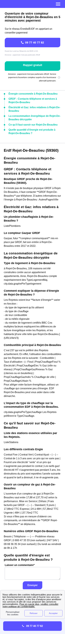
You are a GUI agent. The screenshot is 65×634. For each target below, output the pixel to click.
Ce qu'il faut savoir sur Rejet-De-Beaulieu (33, 124)
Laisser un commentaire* (20, 565)
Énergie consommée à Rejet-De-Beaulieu (33, 93)
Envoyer (32, 585)
